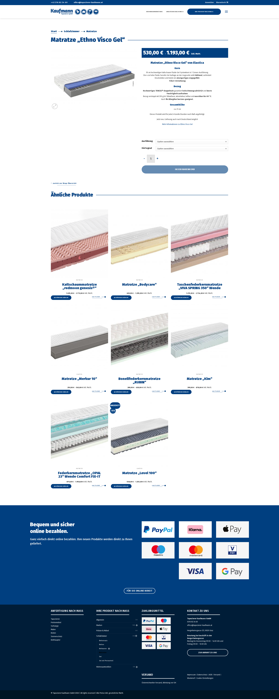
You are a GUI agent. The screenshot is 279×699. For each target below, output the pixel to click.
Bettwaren (103, 649)
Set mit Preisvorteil (106, 661)
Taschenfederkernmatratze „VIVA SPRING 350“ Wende (199, 286)
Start (54, 31)
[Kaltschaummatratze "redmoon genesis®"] (79, 243)
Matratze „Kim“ (199, 378)
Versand (217, 675)
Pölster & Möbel (102, 631)
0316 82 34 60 (192, 622)
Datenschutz (202, 675)
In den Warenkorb (185, 169)
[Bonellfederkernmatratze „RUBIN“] (139, 338)
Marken (99, 625)
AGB (210, 675)
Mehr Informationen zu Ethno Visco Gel (177, 124)
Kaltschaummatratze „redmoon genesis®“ (79, 286)
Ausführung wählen (61, 297)
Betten (101, 644)
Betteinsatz (103, 641)
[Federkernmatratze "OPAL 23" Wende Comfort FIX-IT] (79, 432)
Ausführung (147, 141)
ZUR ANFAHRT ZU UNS (207, 653)
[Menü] (226, 11)
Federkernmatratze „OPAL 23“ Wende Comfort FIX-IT (79, 474)
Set (100, 657)
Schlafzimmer (71, 31)
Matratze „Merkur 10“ (79, 378)
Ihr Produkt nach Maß (204, 12)
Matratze (91, 31)
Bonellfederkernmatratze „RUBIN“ (139, 380)
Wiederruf (191, 678)
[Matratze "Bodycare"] (139, 243)
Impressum (191, 675)
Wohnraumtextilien (103, 667)
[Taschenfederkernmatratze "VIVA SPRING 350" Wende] (199, 243)
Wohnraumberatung (154, 12)
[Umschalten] (136, 625)
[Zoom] (55, 106)
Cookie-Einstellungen (204, 678)
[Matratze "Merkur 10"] (79, 338)
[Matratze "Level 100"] (139, 432)
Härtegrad (147, 148)
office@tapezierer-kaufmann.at (199, 625)
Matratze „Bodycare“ (139, 284)
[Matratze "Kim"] (199, 338)
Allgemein (100, 620)
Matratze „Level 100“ (139, 473)
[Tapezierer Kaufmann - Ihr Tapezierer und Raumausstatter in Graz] (75, 12)
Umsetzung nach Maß (175, 12)
